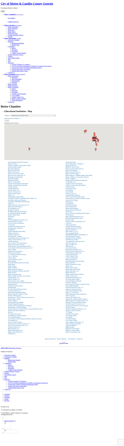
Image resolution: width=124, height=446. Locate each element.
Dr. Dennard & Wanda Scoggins (17, 213)
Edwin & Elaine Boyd (14, 215)
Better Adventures (13, 27)
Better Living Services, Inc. (73, 172)
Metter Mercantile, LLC (72, 271)
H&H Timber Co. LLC (72, 231)
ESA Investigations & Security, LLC (18, 220)
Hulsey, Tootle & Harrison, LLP (16, 239)
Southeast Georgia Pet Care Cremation (77, 305)
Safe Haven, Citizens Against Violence (76, 299)
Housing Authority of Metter (73, 238)
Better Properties (13, 85)
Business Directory (50, 339)
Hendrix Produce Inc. (14, 234)
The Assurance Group (14, 314)
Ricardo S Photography (14, 295)
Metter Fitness (12, 266)
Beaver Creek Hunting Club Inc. (75, 169)
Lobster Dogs (12, 258)
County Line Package (72, 200)
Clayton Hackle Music (14, 193)
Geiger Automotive (71, 225)
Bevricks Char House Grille (15, 173)
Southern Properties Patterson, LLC (76, 309)
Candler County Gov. (13, 21)
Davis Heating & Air (71, 206)
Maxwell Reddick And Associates (75, 261)
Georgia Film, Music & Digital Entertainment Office (27, 67)
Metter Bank (11, 264)
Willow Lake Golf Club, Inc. (15, 332)
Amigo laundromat (71, 165)
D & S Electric (69, 203)
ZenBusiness (11, 333)
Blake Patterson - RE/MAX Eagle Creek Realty (79, 175)
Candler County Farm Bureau (74, 183)
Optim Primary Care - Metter (16, 281)
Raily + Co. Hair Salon (72, 292)
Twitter (6, 399)
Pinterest (6, 400)
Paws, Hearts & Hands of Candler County (77, 284)
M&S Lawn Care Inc (71, 259)
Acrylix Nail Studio (71, 162)
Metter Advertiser (70, 262)
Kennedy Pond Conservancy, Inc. (75, 251)
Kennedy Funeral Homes (15, 251)
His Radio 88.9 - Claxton (15, 236)
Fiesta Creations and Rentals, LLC (75, 221)
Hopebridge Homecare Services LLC (18, 238)
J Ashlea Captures (13, 241)
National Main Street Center (20, 71)
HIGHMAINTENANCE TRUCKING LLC (77, 234)
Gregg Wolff (11, 229)
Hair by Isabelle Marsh (72, 233)
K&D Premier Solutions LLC (73, 249)
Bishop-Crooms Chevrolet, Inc (16, 175)
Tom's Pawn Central (71, 320)
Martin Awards (12, 261)
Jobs (9, 61)
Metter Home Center (71, 267)
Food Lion (68, 223)
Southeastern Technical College (17, 307)
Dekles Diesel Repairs (72, 208)
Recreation (15, 51)
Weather (10, 37)
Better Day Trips (13, 33)
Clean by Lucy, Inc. (71, 193)
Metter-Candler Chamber (19, 98)
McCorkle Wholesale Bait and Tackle (18, 262)
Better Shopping (12, 28)
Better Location (12, 84)
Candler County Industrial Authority (76, 185)
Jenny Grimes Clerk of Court (16, 244)
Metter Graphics (12, 267)
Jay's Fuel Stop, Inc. (71, 243)
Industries (14, 82)
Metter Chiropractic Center (73, 264)
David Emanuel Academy (15, 206)
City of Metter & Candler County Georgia (27, 3)
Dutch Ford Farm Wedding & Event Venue (78, 213)
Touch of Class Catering (15, 322)
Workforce (15, 77)
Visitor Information (17, 100)
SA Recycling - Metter (14, 299)
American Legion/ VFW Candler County (19, 165)
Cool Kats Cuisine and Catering (17, 200)
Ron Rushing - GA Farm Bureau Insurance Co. (21, 297)
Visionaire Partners (71, 325)
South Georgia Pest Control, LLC (75, 304)
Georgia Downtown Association (21, 69)
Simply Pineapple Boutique (15, 304)
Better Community (13, 87)
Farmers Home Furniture (15, 221)
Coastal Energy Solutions (73, 195)
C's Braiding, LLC (71, 182)
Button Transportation (14, 182)
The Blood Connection (72, 314)
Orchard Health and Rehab (73, 281)
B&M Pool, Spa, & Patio (72, 167)
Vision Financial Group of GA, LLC (18, 325)
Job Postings (71, 339)
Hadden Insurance (13, 233)
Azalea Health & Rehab (14, 167)
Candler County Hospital (19, 53)
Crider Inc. (11, 203)
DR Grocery (69, 211)
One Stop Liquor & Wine (73, 279)
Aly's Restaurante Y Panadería (74, 164)
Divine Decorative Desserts (73, 210)
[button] (94, 135)
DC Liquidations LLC (14, 208)
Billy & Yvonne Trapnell (72, 173)
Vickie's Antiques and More (73, 324)
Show (7, 120)
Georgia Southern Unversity (74, 228)
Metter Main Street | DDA (73, 269)
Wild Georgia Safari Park (15, 330)
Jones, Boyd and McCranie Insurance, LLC (20, 248)
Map (9, 59)
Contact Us (11, 72)
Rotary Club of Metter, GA (73, 297)
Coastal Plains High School (15, 196)
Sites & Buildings (17, 79)
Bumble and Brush (13, 180)
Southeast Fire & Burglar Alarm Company (20, 305)
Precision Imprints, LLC (14, 291)
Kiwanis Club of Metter (14, 253)
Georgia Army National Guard (16, 226)
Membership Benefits (18, 43)
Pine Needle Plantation (72, 286)
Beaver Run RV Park (14, 170)
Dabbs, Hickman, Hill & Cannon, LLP (18, 205)
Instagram (7, 397)
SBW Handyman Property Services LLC (77, 300)
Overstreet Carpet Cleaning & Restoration (20, 282)
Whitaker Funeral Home (72, 328)
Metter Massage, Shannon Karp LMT (18, 271)
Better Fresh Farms (13, 172)
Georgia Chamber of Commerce (21, 64)
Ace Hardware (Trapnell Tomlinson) (18, 162)
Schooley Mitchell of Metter (16, 302)
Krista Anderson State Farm (74, 253)
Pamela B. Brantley (71, 282)
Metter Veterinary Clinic (14, 274)
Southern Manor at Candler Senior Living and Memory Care (25, 309)
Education (14, 50)
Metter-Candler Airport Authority (75, 274)
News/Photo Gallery (14, 58)
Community (11, 46)
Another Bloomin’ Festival (15, 35)
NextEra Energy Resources (73, 277)
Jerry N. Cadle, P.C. (71, 244)
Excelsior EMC (70, 220)
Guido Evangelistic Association (16, 231)
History (14, 48)
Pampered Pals (12, 284)
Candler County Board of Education (18, 183)
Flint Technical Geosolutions (16, 223)
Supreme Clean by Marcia (73, 310)
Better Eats (11, 30)
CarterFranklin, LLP (13, 190)
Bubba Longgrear (71, 178)
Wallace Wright (70, 327)
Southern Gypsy (70, 307)
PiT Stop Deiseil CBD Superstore (17, 289)
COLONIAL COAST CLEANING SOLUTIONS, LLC (22, 198)
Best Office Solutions (72, 170)
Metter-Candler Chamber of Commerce (19, 276)
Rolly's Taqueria (70, 295)
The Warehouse (12, 320)
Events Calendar (61, 339)
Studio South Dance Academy (16, 310)
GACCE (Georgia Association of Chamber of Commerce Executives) (32, 66)
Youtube (6, 396)
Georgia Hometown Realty (73, 226)
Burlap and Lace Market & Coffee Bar (76, 180)
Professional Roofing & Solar (74, 291)
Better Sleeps (12, 32)
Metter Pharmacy (71, 272)
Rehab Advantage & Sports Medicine (76, 294)
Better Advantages (13, 76)
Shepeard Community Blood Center (76, 302)
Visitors (10, 56)
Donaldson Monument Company (17, 211)
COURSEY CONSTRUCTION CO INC (19, 201)
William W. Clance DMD (72, 330)
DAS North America (71, 205)
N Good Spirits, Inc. (13, 277)
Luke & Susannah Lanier (15, 259)
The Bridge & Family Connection (17, 315)
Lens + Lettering (12, 256)
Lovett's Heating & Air (72, 258)
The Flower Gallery (71, 315)
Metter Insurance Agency (15, 269)
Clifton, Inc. (11, 195)
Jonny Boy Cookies (71, 248)
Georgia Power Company (15, 228)
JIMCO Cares (69, 246)
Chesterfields (69, 190)
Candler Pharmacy (13, 188)
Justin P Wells (12, 249)
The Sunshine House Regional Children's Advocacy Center (25, 319)
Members (10, 41)
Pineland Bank (12, 287)
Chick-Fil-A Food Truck (14, 192)
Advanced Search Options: (12, 118)
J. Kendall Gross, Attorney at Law (75, 241)
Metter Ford (69, 266)
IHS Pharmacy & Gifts (72, 239)
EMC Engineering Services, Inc (74, 216)
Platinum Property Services (73, 289)
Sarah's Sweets (12, 300)
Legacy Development (72, 254)
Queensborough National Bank (17, 292)
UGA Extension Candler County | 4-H (18, 324)
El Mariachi (11, 216)
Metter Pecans (12, 272)
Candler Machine (13, 187)
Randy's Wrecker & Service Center (18, 294)
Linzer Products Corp (72, 256)
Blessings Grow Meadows (15, 177)
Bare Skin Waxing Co (14, 169)
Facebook (7, 394)
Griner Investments (71, 229)
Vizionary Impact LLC (14, 327)
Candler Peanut (70, 187)
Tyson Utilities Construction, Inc (75, 322)
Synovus (10, 312)
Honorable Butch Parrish (73, 236)
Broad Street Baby (13, 178)
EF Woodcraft (70, 215)
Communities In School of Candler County (78, 198)
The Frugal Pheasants (14, 317)
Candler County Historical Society (17, 185)
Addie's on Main (12, 164)
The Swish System (71, 319)
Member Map (15, 45)
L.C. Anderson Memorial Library (17, 254)
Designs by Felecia (13, 210)
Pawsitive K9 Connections (15, 286)
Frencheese (11, 225)
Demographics (16, 81)
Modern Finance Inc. (72, 276)
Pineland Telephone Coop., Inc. (75, 287)
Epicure (10, 218)
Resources (11, 63)
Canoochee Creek (71, 188)
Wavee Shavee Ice (13, 328)
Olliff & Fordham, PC (14, 279)
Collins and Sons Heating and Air (75, 196)
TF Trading (69, 312)
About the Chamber (13, 40)
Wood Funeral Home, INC (73, 332)
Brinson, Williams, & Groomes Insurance (77, 177)
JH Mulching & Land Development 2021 (19, 246)
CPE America (69, 201)
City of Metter (11, 18)
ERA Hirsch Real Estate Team (74, 218)
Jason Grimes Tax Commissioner (17, 243)
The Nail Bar (69, 317)
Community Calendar (10, 357)
